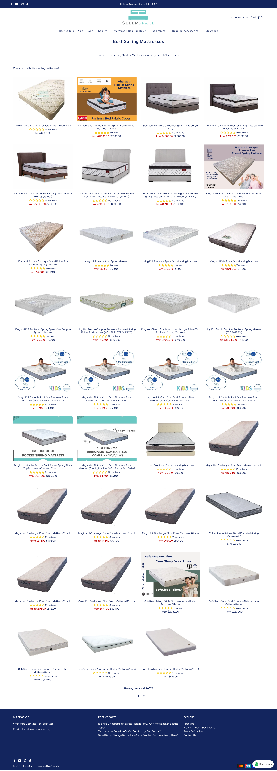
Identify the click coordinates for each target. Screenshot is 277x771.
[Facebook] (11, 4)
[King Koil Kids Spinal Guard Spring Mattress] (234, 234)
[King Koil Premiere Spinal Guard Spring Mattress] (170, 234)
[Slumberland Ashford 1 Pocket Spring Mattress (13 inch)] (170, 99)
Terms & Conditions (195, 731)
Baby (90, 30)
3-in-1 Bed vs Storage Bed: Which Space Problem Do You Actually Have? (138, 735)
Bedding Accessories (185, 30)
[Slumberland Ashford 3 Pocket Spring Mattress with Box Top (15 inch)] (43, 166)
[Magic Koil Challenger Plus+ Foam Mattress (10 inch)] (106, 574)
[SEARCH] (232, 17)
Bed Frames (158, 30)
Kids (80, 30)
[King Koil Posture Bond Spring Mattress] (106, 234)
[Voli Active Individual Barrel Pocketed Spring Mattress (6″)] (234, 506)
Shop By (102, 30)
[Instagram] (22, 4)
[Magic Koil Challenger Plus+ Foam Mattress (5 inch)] (43, 506)
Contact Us (190, 735)
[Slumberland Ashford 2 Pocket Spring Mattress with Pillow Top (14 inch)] (234, 99)
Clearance (211, 30)
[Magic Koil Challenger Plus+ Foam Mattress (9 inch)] (43, 574)
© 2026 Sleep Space (24, 765)
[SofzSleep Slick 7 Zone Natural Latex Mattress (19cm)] (106, 642)
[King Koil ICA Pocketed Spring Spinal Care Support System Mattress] (43, 302)
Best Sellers (66, 30)
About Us (189, 723)
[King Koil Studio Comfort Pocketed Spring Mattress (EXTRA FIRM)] (234, 302)
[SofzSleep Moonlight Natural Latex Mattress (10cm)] (170, 642)
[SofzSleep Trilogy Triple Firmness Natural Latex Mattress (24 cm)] (170, 574)
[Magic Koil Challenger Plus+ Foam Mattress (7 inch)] (106, 506)
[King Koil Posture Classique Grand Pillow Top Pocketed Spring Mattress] (43, 234)
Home (101, 55)
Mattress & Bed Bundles (129, 30)
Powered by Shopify (48, 765)
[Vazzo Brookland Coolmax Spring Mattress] (170, 438)
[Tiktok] (27, 4)
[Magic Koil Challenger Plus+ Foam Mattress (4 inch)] (234, 438)
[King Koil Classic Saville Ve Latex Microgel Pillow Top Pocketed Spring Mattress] (170, 302)
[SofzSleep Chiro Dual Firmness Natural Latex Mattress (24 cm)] (43, 642)
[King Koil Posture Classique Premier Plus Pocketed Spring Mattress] (234, 166)
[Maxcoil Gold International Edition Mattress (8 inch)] (43, 99)
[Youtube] (16, 4)
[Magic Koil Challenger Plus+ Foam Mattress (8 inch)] (170, 506)
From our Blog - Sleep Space (199, 727)
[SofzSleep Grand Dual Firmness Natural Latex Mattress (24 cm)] (234, 574)
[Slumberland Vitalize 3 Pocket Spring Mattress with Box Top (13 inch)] (106, 99)
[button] (36, 129)
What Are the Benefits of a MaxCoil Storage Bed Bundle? (129, 731)
